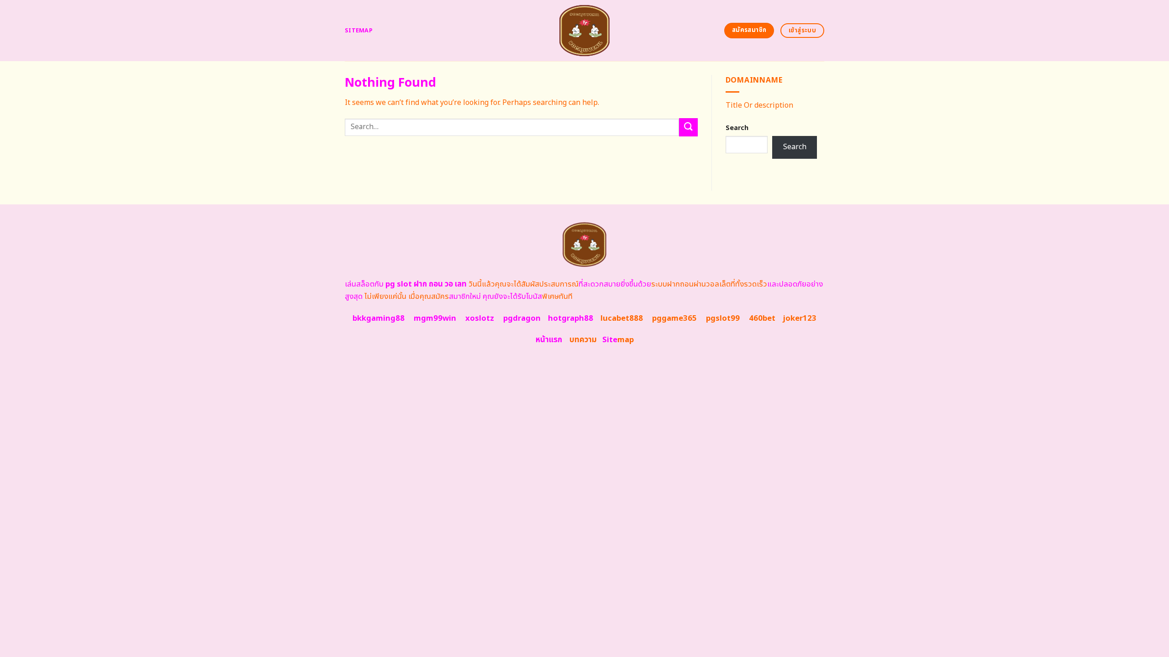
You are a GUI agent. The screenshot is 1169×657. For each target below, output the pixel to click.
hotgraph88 (570, 318)
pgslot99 (723, 318)
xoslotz (479, 318)
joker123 (799, 318)
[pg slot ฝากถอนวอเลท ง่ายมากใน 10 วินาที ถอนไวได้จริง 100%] (584, 30)
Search (737, 128)
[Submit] (688, 127)
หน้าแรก (549, 340)
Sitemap (359, 30)
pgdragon (522, 318)
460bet (762, 318)
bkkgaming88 (379, 318)
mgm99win (435, 318)
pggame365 (674, 318)
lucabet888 (621, 318)
